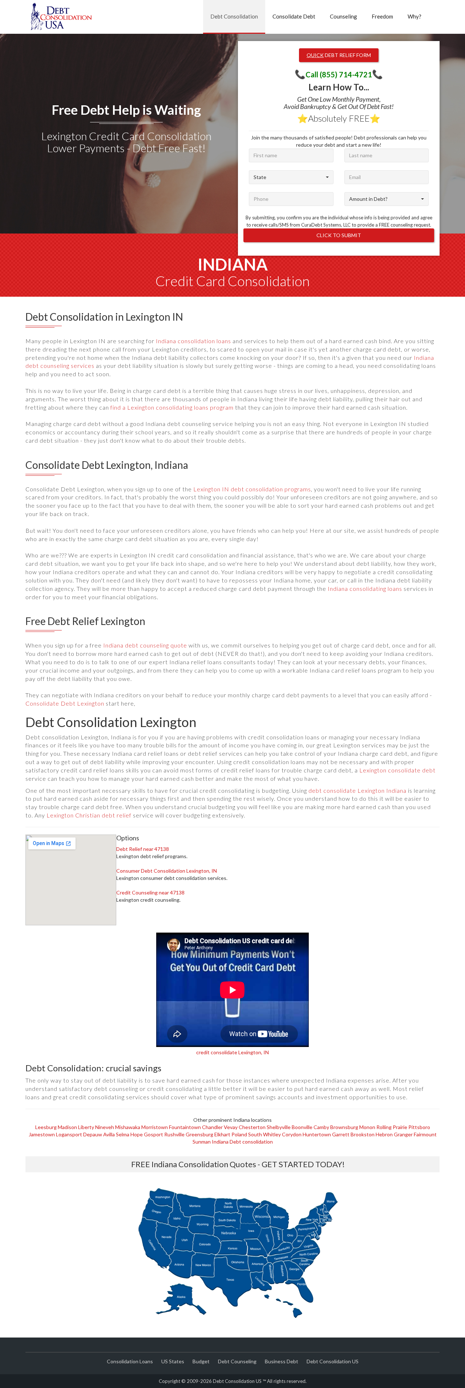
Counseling (343, 16)
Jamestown (42, 1134)
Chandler (212, 1127)
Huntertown (317, 1134)
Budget (201, 1361)
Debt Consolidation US (333, 1361)
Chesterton (252, 1127)
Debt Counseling (237, 1361)
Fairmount (425, 1134)
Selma (122, 1134)
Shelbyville (279, 1127)
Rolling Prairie (391, 1127)
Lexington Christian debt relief (89, 815)
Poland (239, 1134)
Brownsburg (344, 1127)
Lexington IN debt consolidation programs (252, 489)
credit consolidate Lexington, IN (232, 1052)
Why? (414, 16)
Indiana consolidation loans (193, 340)
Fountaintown (185, 1127)
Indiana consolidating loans (365, 588)
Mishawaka (127, 1127)
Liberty (86, 1127)
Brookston (363, 1134)
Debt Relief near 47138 (142, 849)
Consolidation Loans (130, 1361)
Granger (403, 1134)
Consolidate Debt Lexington (64, 703)
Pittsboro (419, 1127)
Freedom (382, 16)
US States (172, 1361)
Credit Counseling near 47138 (150, 892)
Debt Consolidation (234, 16)
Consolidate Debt (293, 16)
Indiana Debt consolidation (242, 1142)
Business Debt (281, 1361)
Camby (321, 1127)
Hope (136, 1134)
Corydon (292, 1134)
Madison (67, 1127)
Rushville (174, 1134)
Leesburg (46, 1127)
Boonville (302, 1127)
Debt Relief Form (339, 55)
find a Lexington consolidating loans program (172, 407)
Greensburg (199, 1134)
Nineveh (104, 1127)
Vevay (231, 1127)
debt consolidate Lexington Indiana (357, 790)
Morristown (154, 1127)
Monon (367, 1127)
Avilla (109, 1134)
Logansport (69, 1134)
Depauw (92, 1134)
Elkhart (222, 1134)
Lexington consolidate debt (397, 770)
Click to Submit (338, 235)
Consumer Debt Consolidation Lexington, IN (166, 871)
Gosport (153, 1134)
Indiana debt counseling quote (145, 645)
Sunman (202, 1142)
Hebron (384, 1134)
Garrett (340, 1134)
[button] (291, 177)
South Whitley (264, 1134)
